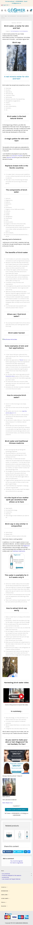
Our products (6, 873)
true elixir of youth (17, 155)
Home (2, 870)
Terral (21, 360)
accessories (5, 877)
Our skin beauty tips (24, 31)
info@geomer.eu (16, 3)
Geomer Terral (11, 157)
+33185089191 (19, 1)
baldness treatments (19, 551)
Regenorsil (26, 545)
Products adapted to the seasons (11, 875)
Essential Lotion (10, 376)
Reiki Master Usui (7, 803)
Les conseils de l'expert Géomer (11, 879)
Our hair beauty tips (15, 31)
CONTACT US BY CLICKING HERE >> (17, 809)
